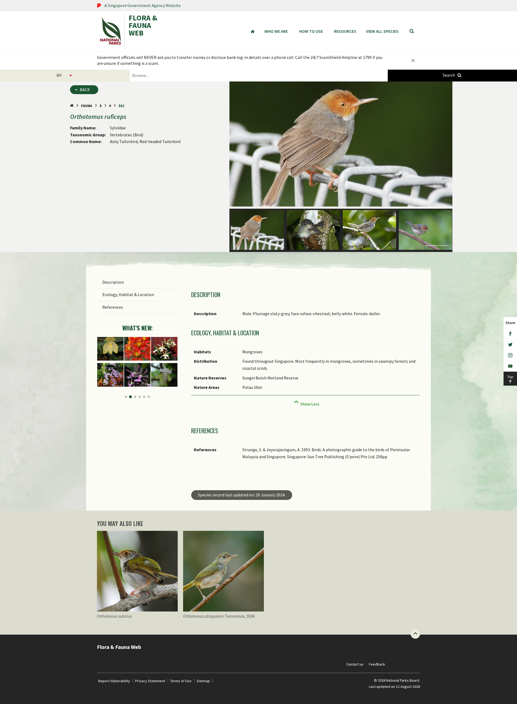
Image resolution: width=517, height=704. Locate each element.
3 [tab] (135, 397)
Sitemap (203, 680)
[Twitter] (510, 344)
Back (85, 89)
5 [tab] (144, 397)
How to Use (311, 31)
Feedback (377, 664)
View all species (382, 31)
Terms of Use (180, 680)
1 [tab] (126, 397)
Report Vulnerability (114, 680)
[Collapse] (305, 402)
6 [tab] (149, 397)
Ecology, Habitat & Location (128, 294)
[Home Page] (72, 105)
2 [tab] (130, 396)
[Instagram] (510, 355)
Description (113, 282)
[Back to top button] (415, 634)
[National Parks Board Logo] (110, 31)
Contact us (355, 664)
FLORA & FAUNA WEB (143, 26)
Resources (345, 31)
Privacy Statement (150, 680)
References (112, 307)
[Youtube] (510, 366)
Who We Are (276, 31)
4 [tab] (140, 397)
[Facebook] (510, 334)
